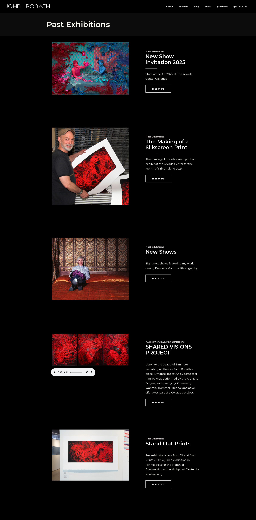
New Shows (160, 252)
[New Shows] (90, 269)
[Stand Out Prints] (90, 455)
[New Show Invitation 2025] (90, 68)
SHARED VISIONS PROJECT (168, 350)
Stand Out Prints (168, 443)
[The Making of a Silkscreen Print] (90, 166)
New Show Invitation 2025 (165, 59)
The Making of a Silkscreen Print (167, 144)
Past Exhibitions (155, 51)
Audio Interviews (155, 341)
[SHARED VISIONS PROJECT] (90, 351)
